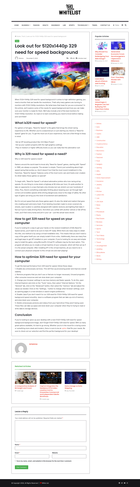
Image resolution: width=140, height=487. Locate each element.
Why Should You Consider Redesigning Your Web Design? (102, 55)
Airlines (98, 123)
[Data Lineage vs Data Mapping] (75, 378)
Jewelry (99, 184)
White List (45, 483)
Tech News (100, 235)
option (64, 328)
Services (99, 225)
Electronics (100, 151)
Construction (100, 140)
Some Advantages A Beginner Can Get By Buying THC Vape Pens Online (102, 104)
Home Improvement (103, 178)
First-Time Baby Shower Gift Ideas (117, 79)
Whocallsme (100, 252)
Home (16, 25)
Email (17, 453)
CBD (98, 137)
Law (64, 25)
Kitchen (99, 191)
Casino (98, 134)
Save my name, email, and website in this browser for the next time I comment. (44, 461)
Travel (94, 25)
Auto (98, 127)
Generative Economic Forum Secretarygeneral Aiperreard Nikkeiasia (118, 56)
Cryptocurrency (102, 144)
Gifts (98, 171)
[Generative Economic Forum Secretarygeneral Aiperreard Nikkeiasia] (118, 46)
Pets (98, 208)
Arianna (33, 344)
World (98, 256)
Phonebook (100, 212)
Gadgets (99, 164)
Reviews (99, 222)
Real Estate (100, 218)
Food (98, 161)
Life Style (99, 201)
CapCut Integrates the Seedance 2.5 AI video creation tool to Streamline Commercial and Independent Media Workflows (49, 391)
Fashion (36, 25)
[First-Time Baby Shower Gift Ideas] (118, 71)
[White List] (70, 10)
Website (55, 453)
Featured (99, 157)
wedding (99, 249)
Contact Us (105, 25)
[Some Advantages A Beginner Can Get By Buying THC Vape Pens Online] (102, 94)
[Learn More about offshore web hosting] (102, 72)
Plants (98, 215)
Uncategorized (101, 246)
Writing (98, 259)
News (98, 205)
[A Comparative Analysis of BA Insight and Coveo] (26, 378)
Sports (71, 25)
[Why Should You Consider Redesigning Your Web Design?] (102, 46)
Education (99, 147)
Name (17, 444)
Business (25, 25)
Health (45, 25)
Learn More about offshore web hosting (101, 81)
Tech (23, 36)
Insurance (55, 25)
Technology (83, 25)
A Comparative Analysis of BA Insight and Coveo (25, 387)
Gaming (99, 167)
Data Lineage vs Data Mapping (73, 387)
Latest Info (100, 195)
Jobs (98, 188)
